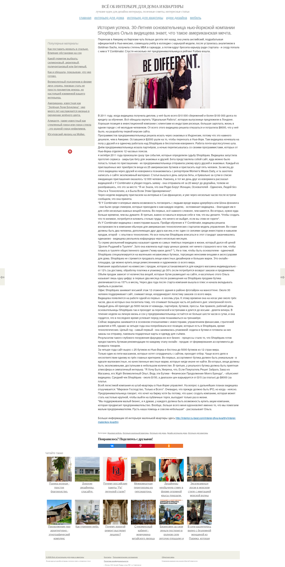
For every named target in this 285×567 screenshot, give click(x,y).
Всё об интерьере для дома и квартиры (142, 6)
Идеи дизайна (176, 17)
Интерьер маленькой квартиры (136, 433)
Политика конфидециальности (116, 561)
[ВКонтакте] (112, 446)
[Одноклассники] (169, 446)
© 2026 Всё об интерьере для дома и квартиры (65, 557)
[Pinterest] (140, 446)
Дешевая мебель (114, 433)
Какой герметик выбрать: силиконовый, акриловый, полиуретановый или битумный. (67, 62)
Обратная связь (168, 557)
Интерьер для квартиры (145, 17)
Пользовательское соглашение (125, 557)
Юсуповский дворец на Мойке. (66, 134)
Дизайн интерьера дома (177, 433)
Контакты (107, 557)
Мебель (195, 17)
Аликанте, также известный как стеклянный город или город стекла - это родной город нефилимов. (69, 124)
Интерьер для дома (109, 17)
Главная (85, 17)
